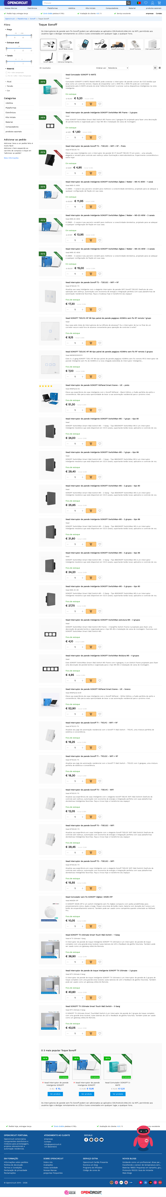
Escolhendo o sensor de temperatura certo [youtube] (142, 1165)
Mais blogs (127, 1173)
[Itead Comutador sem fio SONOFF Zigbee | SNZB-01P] (50, 912)
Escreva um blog (90, 1165)
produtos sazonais (153, 8)
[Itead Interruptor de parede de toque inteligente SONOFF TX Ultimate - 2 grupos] (50, 984)
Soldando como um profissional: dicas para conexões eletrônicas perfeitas (142, 1162)
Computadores (112, 8)
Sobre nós (48, 1162)
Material (132, 8)
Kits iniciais (90, 8)
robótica (71, 8)
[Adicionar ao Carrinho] (91, 104)
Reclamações (10, 1173)
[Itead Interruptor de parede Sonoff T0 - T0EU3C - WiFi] (50, 875)
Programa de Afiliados (92, 1168)
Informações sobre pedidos (16, 1162)
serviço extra (90, 1158)
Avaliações (48, 1165)
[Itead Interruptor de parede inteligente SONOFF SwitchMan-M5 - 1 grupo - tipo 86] (50, 465)
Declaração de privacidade (15, 1170)
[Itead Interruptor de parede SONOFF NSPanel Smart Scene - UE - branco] (50, 702)
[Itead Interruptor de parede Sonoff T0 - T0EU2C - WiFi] (50, 839)
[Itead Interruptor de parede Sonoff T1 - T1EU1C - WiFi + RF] (50, 735)
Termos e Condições (13, 1168)
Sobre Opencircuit (53, 1158)
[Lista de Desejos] (144, 3)
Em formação (11, 1158)
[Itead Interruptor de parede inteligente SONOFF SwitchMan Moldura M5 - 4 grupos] (50, 668)
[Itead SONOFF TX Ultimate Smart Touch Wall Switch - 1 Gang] (50, 949)
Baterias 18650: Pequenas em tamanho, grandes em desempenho (142, 1168)
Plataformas (53, 8)
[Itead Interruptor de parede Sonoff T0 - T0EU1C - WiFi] (50, 804)
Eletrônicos (32, 8)
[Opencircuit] (17, 3)
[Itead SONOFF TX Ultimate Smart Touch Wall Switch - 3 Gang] (50, 1020)
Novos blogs (129, 1158)
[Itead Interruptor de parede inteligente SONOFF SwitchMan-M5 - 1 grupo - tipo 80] (50, 431)
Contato (159, 13)
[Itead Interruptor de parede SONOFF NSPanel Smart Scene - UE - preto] (50, 398)
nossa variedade (51, 1168)
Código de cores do (91, 1170)
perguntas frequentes (53, 1173)
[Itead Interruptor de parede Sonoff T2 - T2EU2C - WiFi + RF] (50, 296)
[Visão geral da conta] (150, 3)
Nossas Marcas (11, 8)
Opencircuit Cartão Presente (95, 1162)
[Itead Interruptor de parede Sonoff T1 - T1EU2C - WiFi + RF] (50, 769)
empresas (149, 13)
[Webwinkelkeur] (70, 1192)
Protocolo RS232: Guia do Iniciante (137, 1170)
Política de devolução (13, 1165)
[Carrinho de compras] (157, 3)
